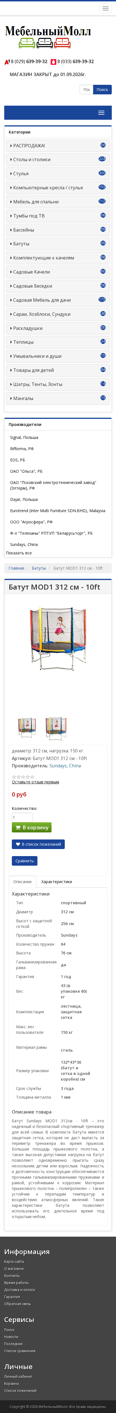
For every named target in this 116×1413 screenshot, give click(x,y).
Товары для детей (33, 370)
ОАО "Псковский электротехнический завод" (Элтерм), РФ (53, 485)
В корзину (35, 827)
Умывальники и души (37, 356)
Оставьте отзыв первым (35, 782)
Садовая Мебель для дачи (42, 300)
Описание (22, 881)
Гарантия (12, 1296)
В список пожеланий (41, 844)
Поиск (102, 89)
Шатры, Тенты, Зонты (37, 384)
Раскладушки (28, 328)
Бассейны (23, 230)
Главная (16, 568)
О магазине (14, 1268)
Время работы (16, 1282)
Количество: (24, 808)
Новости (11, 1336)
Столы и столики (31, 159)
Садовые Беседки (32, 286)
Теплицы (23, 342)
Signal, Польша (24, 437)
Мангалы (23, 398)
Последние (13, 1343)
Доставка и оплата (19, 1289)
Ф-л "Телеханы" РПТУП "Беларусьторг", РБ (51, 533)
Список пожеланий (20, 1390)
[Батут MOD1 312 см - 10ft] (27, 727)
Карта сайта (14, 1261)
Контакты (12, 1275)
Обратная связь (17, 1303)
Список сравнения (19, 1350)
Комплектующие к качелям (43, 258)
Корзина (11, 1383)
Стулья (20, 173)
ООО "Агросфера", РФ (31, 522)
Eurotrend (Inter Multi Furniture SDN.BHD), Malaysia (57, 510)
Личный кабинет (18, 1376)
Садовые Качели (31, 272)
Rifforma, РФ (22, 448)
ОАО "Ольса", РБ (26, 471)
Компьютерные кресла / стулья (48, 188)
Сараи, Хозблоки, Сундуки (41, 314)
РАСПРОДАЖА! (29, 146)
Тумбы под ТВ (29, 216)
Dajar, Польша (24, 499)
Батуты (21, 244)
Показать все (19, 553)
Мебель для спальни (36, 202)
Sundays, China (24, 544)
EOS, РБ (17, 460)
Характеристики (56, 881)
